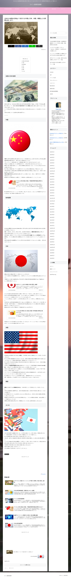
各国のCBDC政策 (25, 61)
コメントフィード (53, 271)
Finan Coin (58, 109)
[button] (39, 46)
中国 (23, 62)
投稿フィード (52, 269)
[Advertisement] (25, 53)
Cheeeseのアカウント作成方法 (56, 133)
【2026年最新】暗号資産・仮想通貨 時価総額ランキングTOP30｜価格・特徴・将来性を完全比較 (58, 43)
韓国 (23, 69)
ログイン (52, 266)
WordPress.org (53, 274)
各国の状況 (7, 454)
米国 (23, 67)
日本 (23, 66)
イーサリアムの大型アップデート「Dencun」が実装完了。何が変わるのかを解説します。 (58, 49)
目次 (24, 58)
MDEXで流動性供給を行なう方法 (57, 142)
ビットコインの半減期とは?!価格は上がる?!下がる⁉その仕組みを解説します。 (58, 54)
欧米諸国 (24, 64)
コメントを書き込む (25, 565)
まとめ (23, 71)
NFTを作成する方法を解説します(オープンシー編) (58, 63)
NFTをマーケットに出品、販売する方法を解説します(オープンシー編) (58, 59)
